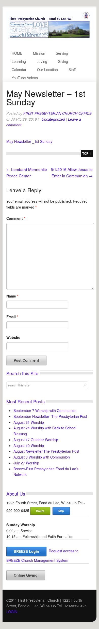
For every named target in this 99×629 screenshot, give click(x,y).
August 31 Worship (28, 422)
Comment (15, 218)
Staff (72, 69)
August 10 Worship (28, 445)
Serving (62, 53)
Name (12, 296)
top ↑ (86, 153)
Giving (63, 61)
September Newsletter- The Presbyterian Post (50, 416)
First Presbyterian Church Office (57, 113)
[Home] (49, 38)
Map (61, 511)
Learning (19, 61)
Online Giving (26, 575)
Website (13, 337)
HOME (17, 53)
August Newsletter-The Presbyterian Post (46, 451)
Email (12, 316)
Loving (42, 61)
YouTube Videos (25, 77)
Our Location (47, 69)
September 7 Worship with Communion (44, 410)
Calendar (19, 69)
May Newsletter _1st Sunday (29, 141)
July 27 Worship (26, 462)
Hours (40, 511)
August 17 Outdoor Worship (35, 439)
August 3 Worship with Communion (41, 457)
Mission (39, 53)
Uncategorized (53, 119)
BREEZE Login (26, 551)
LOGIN (11, 611)
